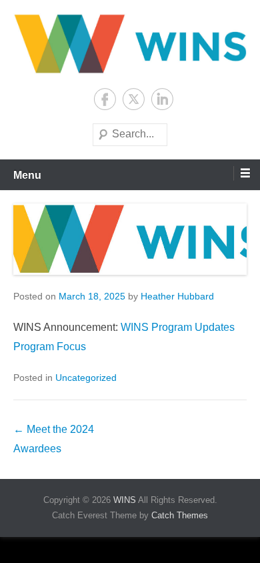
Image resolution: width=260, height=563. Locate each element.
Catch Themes (179, 515)
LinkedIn (162, 99)
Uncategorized (86, 377)
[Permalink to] (130, 239)
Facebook (105, 99)
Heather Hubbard (177, 296)
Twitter (134, 99)
